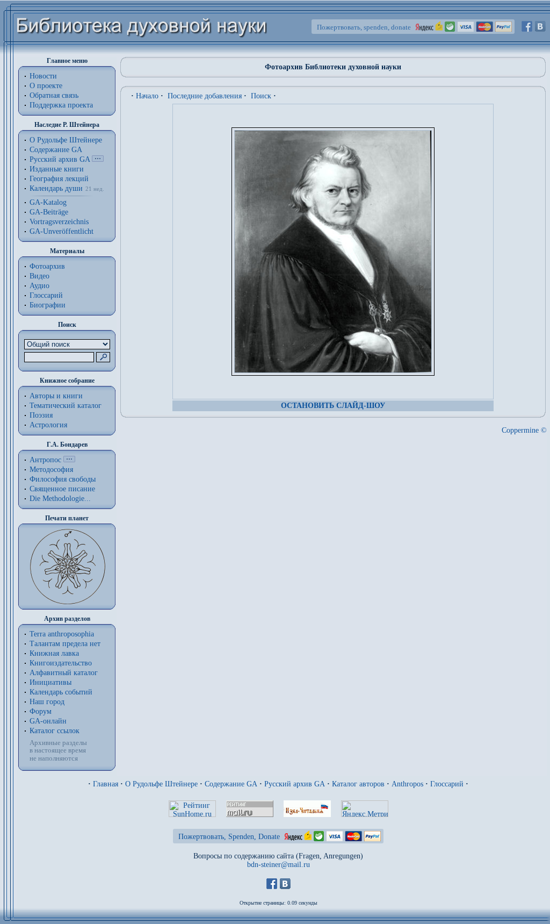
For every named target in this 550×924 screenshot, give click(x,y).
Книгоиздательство (61, 663)
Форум (41, 711)
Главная (105, 784)
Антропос (45, 460)
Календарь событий (61, 692)
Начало (147, 96)
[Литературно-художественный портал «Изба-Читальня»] (307, 815)
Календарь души (56, 188)
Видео (39, 276)
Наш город (47, 702)
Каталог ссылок (54, 731)
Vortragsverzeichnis (59, 222)
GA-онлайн (48, 721)
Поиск (261, 96)
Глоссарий (46, 295)
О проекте (46, 86)
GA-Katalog (48, 202)
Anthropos (407, 784)
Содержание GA (56, 150)
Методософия (51, 469)
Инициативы (50, 682)
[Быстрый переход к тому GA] (98, 159)
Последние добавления (205, 96)
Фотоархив (47, 266)
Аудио (39, 286)
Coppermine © (524, 430)
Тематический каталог (66, 406)
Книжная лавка (54, 653)
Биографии (48, 305)
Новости (43, 76)
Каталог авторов (358, 784)
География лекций (59, 179)
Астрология (48, 425)
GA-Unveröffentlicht (61, 231)
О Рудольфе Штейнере (161, 784)
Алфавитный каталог (64, 673)
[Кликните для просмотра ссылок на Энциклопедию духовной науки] (69, 460)
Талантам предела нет (65, 644)
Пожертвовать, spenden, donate (364, 27)
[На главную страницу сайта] (142, 52)
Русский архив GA (60, 159)
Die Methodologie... (60, 499)
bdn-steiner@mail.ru (278, 865)
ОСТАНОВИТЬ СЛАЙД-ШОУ (333, 406)
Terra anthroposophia (62, 634)
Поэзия (41, 415)
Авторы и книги (56, 396)
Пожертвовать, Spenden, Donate (229, 837)
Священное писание (62, 489)
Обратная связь (54, 95)
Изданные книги (57, 169)
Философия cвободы (63, 479)
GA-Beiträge (49, 212)
